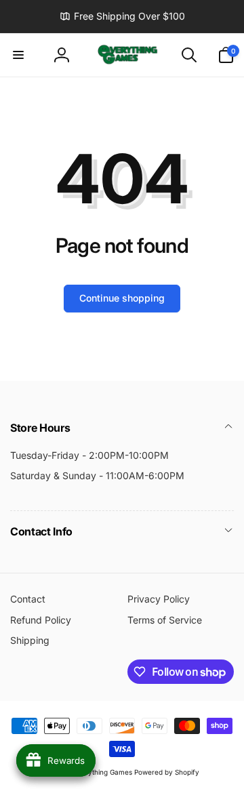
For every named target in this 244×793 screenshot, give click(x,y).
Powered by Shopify (166, 772)
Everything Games (102, 772)
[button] (18, 55)
